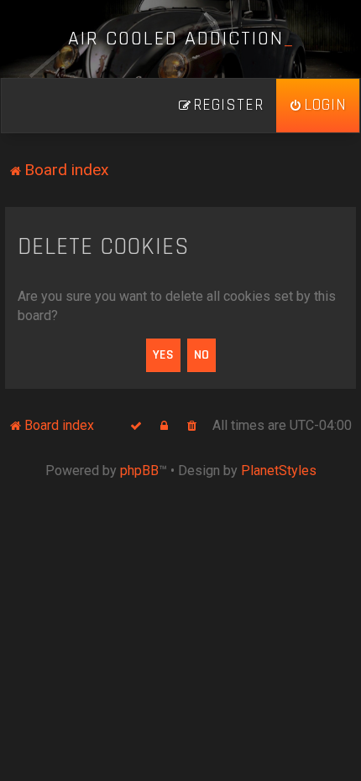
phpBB (139, 470)
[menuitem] (317, 105)
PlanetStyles (279, 470)
